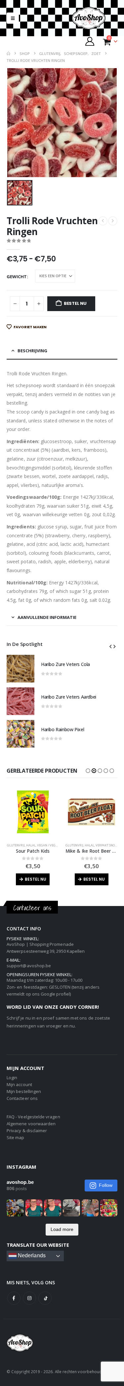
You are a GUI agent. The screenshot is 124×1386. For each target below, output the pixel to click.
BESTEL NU (75, 303)
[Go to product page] (20, 668)
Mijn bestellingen (24, 1091)
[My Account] (90, 41)
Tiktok (45, 1298)
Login (12, 1077)
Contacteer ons (22, 1098)
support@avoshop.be (29, 966)
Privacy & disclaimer (27, 1130)
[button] (13, 18)
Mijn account (19, 1084)
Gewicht (17, 277)
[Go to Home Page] (8, 53)
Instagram (29, 1298)
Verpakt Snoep (107, 845)
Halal (31, 845)
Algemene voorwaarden (31, 1124)
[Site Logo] (94, 18)
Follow (105, 1185)
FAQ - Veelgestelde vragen (33, 1117)
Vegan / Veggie (49, 845)
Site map (15, 1137)
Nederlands (31, 1256)
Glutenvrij (16, 845)
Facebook (14, 1298)
